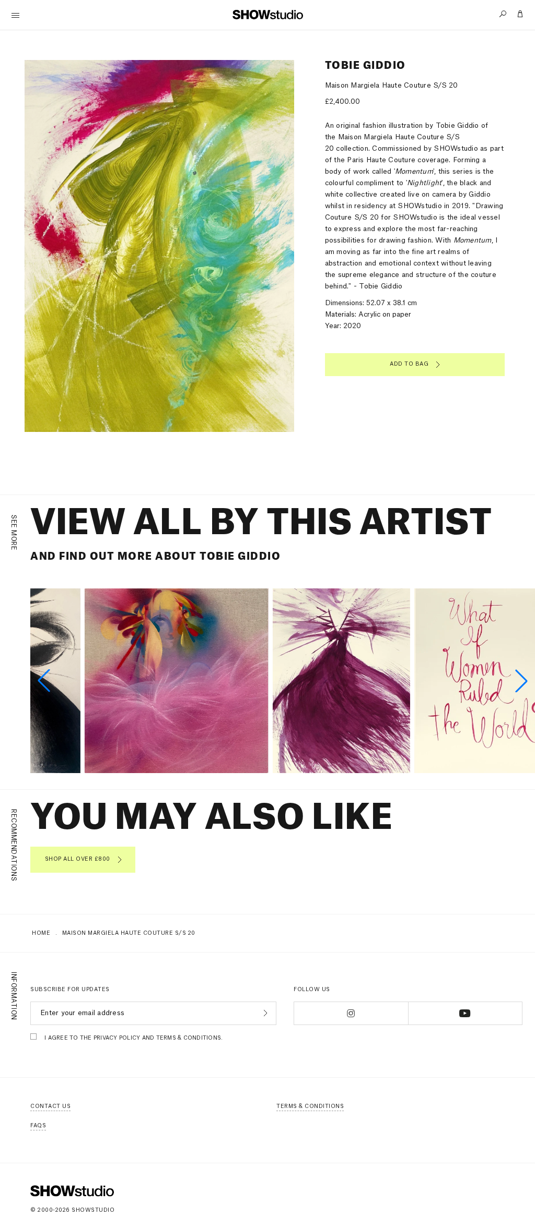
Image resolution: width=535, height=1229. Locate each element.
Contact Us (50, 1106)
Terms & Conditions (310, 1106)
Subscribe (264, 1013)
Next (268, 262)
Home (41, 933)
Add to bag (409, 364)
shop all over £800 (77, 859)
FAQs (38, 1125)
